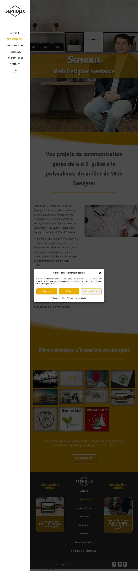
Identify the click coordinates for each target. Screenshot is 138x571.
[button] (100, 273)
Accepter (47, 291)
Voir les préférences (91, 291)
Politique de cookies (58, 298)
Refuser (69, 291)
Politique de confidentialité (76, 298)
